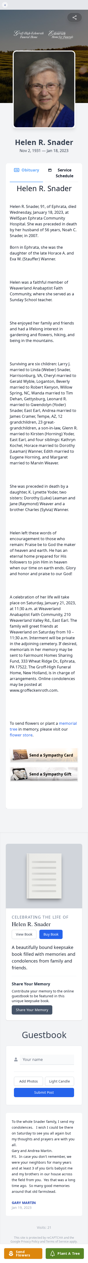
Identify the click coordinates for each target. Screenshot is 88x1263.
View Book (24, 934)
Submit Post (44, 1092)
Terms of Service (57, 1241)
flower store (21, 735)
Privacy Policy (30, 1241)
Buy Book (51, 934)
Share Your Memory (32, 1009)
